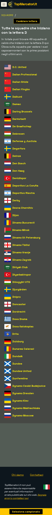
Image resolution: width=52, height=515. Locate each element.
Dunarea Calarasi (23, 348)
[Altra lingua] (46, 486)
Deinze (16, 156)
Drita (15, 333)
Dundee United (21, 371)
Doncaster (19, 304)
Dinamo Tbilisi (21, 245)
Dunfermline (20, 378)
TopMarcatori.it (25, 4)
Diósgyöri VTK (21, 282)
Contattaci (36, 475)
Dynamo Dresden (23, 393)
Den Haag (18, 170)
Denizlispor (19, 178)
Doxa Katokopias (23, 326)
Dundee (17, 363)
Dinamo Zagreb (21, 259)
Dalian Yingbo (21, 89)
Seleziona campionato (26, 511)
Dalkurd (17, 96)
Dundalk (17, 356)
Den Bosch (19, 163)
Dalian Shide (20, 82)
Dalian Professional (24, 74)
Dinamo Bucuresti (23, 222)
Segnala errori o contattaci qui (25, 496)
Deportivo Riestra (23, 193)
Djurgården (19, 289)
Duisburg (18, 341)
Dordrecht (18, 311)
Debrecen (18, 133)
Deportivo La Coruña (25, 185)
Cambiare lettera (26, 21)
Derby (16, 200)
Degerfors (18, 148)
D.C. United (19, 67)
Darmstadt (19, 119)
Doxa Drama (19, 319)
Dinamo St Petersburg (26, 237)
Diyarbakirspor (21, 274)
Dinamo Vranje (21, 252)
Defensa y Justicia (24, 141)
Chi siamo (18, 475)
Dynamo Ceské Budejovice (28, 385)
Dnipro (16, 296)
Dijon (15, 215)
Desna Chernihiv (22, 207)
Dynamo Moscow (23, 415)
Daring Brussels (22, 111)
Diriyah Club (20, 267)
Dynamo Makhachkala (26, 408)
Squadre (7, 15)
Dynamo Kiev (20, 400)
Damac (16, 104)
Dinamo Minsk (20, 230)
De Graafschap (21, 126)
